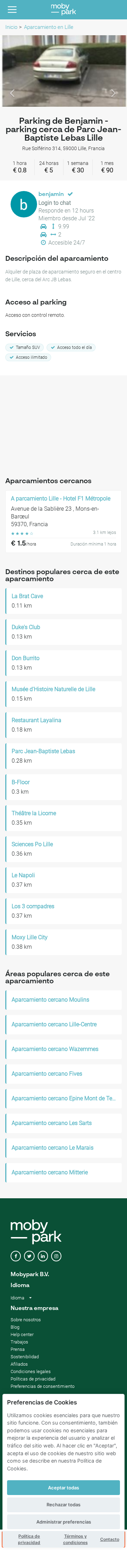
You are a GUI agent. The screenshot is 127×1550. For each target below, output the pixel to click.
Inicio (11, 27)
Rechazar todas (63, 1504)
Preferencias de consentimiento (42, 1386)
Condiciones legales (31, 1371)
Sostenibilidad (25, 1356)
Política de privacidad (29, 1539)
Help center (22, 1334)
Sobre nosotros (26, 1319)
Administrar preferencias (63, 1522)
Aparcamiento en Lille (48, 27)
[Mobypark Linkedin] (43, 1256)
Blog (15, 1327)
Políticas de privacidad (33, 1379)
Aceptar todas (63, 1487)
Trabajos (19, 1342)
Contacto (109, 1539)
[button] (9, 71)
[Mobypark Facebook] (15, 1256)
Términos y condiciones (75, 1539)
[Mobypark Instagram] (56, 1256)
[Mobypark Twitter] (29, 1256)
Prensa (18, 1349)
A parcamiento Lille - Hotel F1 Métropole (60, 499)
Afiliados (19, 1364)
